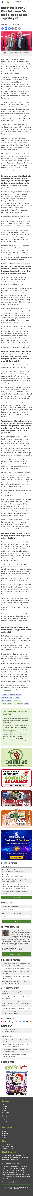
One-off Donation (13, 725)
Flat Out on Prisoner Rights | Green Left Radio (16, 968)
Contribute (5, 1133)
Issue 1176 (16, 24)
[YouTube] (2, 1022)
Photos (4, 1120)
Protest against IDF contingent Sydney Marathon (14, 993)
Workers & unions (7, 700)
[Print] (12, 28)
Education (16, 697)
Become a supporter (9, 730)
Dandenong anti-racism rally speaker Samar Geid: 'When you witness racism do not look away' (15, 1003)
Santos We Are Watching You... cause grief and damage (15, 876)
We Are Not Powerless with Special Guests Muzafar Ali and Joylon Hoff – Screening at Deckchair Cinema (15, 886)
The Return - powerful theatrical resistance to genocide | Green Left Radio (16, 964)
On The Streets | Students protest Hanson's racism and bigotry (15, 977)
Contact (4, 1135)
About (4, 1131)
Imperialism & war (7, 697)
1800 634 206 (18, 739)
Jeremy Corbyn (17, 700)
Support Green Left (10, 927)
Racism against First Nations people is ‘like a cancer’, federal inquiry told (15, 1045)
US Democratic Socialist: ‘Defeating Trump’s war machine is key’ (15, 1050)
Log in (29, 2)
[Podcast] (6, 1022)
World (23, 24)
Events (4, 1137)
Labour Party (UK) (18, 703)
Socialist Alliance (7, 1148)
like (15, 688)
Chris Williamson (6, 703)
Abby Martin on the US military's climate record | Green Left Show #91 (14, 982)
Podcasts (5, 1122)
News (3, 1104)
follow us (7, 690)
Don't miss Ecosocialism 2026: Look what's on (16, 1009)
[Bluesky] (9, 28)
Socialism (4, 694)
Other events (17, 898)
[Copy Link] (19, 28)
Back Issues (5, 1113)
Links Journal (6, 1144)
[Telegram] (20, 1022)
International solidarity (15, 694)
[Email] (16, 28)
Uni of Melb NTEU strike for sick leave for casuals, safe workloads (14, 1031)
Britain (26, 703)
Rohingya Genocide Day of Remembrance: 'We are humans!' (16, 998)
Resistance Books (7, 1146)
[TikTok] (12, 1022)
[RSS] (31, 1022)
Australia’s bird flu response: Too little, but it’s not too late (16, 1041)
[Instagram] (16, 1022)
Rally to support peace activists (11, 892)
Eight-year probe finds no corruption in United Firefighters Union (16, 1036)
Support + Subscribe (17, 2)
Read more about (11, 1182)
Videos (4, 1124)
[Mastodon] (2, 28)
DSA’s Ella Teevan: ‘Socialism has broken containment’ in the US (14, 1055)
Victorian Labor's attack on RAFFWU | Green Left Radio (15, 972)
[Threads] (27, 1022)
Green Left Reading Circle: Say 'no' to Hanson (16, 880)
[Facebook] (6, 28)
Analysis (4, 1106)
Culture (4, 1111)
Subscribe (15, 685)
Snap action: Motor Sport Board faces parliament (13, 871)
